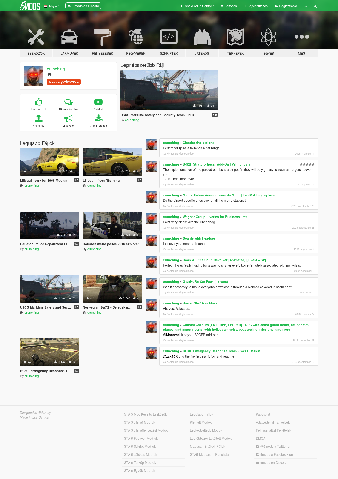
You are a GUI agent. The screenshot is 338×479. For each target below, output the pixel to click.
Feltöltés (230, 5)
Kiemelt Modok (201, 422)
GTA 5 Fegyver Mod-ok (141, 438)
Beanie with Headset (199, 238)
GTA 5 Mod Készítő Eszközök (145, 414)
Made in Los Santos (34, 417)
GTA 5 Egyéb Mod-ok (139, 470)
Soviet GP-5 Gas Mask (200, 303)
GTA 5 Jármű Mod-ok (139, 422)
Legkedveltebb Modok (206, 430)
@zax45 (169, 356)
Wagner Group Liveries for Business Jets (215, 216)
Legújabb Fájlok (201, 414)
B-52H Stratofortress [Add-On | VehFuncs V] (217, 164)
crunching (56, 69)
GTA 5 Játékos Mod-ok (140, 454)
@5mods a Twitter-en (275, 446)
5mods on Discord (273, 462)
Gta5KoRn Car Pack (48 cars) (205, 281)
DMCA (260, 438)
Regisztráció (287, 5)
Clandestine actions (198, 142)
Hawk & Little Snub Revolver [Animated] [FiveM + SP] (224, 260)
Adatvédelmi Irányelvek (273, 422)
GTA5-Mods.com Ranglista (209, 454)
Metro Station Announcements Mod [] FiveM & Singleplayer (229, 195)
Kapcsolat (263, 414)
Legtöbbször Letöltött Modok (211, 438)
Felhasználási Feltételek (273, 430)
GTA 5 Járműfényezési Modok (146, 430)
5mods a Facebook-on (276, 454)
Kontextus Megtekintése (180, 153)
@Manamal (171, 334)
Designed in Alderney (35, 412)
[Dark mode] (305, 5)
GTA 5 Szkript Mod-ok (140, 446)
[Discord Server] (49, 73)
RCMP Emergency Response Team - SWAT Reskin (221, 351)
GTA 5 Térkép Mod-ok (140, 462)
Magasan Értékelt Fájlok (207, 446)
